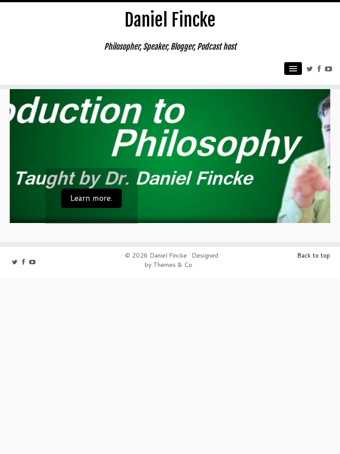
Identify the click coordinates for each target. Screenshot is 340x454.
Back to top (313, 255)
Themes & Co (172, 264)
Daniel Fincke (170, 20)
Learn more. (91, 198)
